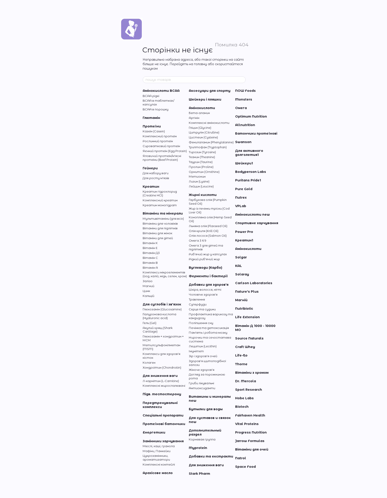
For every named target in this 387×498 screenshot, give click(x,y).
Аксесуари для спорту (209, 91)
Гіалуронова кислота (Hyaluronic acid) (159, 316)
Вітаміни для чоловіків (160, 223)
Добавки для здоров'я (208, 285)
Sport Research (248, 390)
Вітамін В (150, 262)
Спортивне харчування (256, 223)
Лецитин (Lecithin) (203, 346)
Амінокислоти (202, 108)
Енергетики (154, 432)
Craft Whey (245, 347)
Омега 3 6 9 (197, 240)
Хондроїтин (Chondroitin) (162, 367)
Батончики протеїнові (256, 133)
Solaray (242, 274)
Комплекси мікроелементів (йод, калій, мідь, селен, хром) (165, 274)
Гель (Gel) (149, 323)
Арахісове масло (158, 473)
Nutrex (241, 197)
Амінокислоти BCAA (161, 91)
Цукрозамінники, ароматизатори (156, 457)
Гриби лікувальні (201, 383)
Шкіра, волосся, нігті (205, 289)
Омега (241, 108)
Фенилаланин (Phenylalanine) (211, 142)
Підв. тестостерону (162, 394)
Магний (148, 286)
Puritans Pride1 (248, 180)
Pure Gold (243, 189)
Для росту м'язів (156, 178)
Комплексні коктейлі (159, 464)
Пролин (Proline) (201, 167)
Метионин (197, 176)
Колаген (149, 362)
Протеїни (152, 126)
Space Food (245, 467)
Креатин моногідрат (160, 205)
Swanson (243, 142)
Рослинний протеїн (158, 141)
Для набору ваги (155, 173)
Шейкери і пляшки (205, 99)
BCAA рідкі (151, 96)
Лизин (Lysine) (199, 181)
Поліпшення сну (201, 323)
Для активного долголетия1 (249, 153)
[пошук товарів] (242, 79)
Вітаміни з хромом (252, 373)
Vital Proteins (247, 424)
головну (200, 64)
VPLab (240, 206)
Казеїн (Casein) (154, 131)
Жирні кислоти (203, 195)
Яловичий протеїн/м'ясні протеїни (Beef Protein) (162, 157)
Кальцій (148, 296)
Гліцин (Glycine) (200, 127)
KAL (238, 266)
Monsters (243, 99)
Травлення (197, 299)
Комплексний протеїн (160, 136)
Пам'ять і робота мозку (208, 332)
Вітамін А (150, 267)
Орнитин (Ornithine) (204, 172)
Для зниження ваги (160, 376)
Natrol (240, 458)
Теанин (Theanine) (202, 157)
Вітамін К (150, 243)
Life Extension (247, 317)
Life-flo (241, 355)
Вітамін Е (150, 248)
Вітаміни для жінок (157, 233)
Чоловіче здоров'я (203, 294)
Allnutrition (245, 125)
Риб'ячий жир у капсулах (208, 254)
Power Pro (244, 232)
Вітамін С (150, 258)
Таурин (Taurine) (201, 162)
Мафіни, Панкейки (156, 451)
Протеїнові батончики (164, 424)
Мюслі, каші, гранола (159, 446)
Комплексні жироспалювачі (164, 385)
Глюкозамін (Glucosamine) (162, 309)
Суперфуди (197, 304)
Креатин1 (244, 240)
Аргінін (194, 118)
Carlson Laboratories (253, 283)
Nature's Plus (247, 292)
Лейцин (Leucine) (201, 186)
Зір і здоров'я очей (203, 356)
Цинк (146, 291)
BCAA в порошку (155, 109)
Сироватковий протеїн (161, 146)
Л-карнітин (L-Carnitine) (161, 381)
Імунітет (196, 351)
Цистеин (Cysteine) (203, 137)
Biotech (242, 407)
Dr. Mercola (245, 381)
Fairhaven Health (250, 415)
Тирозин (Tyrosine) (202, 152)
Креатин (151, 187)
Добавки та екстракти (211, 456)
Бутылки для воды (206, 409)
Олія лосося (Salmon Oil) (208, 235)
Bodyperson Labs (250, 172)
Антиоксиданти (202, 388)
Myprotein (198, 448)
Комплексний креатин (160, 200)
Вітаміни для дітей (158, 238)
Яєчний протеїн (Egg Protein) (165, 151)
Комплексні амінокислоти (209, 122)
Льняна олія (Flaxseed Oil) (208, 226)
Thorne (241, 364)
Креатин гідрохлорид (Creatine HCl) (160, 193)
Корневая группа (202, 439)
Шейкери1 (244, 163)
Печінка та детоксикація (209, 328)
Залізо (148, 281)
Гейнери (150, 168)
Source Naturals (249, 338)
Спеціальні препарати (163, 415)
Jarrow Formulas (249, 441)
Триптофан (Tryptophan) (208, 147)
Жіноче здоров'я (201, 369)
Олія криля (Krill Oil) (203, 231)
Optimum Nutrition (251, 116)
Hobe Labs (244, 398)
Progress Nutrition (251, 432)
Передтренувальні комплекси (160, 405)
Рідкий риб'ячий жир (204, 259)
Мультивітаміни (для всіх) (163, 218)
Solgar (241, 257)
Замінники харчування (163, 441)
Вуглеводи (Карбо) (205, 268)
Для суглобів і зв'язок (162, 304)
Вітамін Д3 (151, 253)
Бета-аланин (199, 113)
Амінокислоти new (252, 215)
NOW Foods (245, 91)
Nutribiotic (244, 309)
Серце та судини (202, 309)
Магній (241, 300)
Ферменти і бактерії (208, 276)
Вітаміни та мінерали (163, 213)
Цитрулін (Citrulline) (204, 132)
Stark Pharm (199, 474)
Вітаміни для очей (251, 449)
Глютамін (151, 118)
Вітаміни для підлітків (160, 228)
